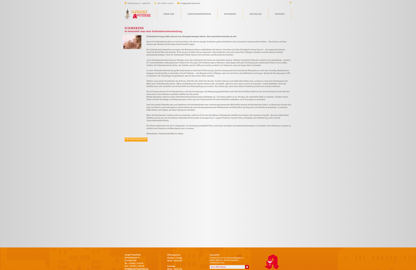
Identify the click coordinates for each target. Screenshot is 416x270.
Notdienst (230, 14)
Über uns (168, 14)
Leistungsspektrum (199, 14)
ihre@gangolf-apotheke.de (190, 3)
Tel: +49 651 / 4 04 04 (165, 3)
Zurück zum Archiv (137, 139)
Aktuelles (255, 14)
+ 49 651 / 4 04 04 (135, 263)
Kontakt (280, 14)
